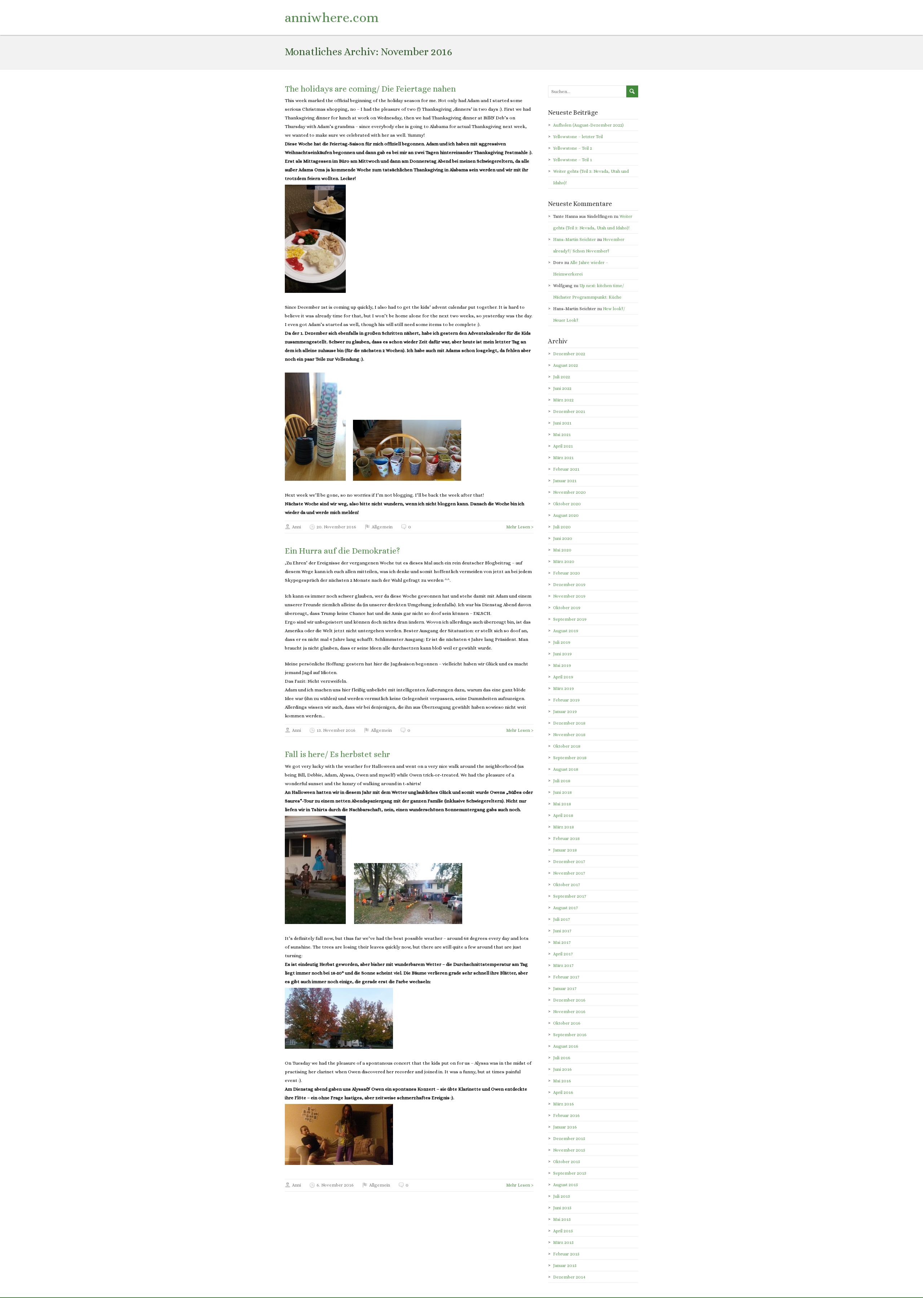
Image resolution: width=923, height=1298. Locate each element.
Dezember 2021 (569, 411)
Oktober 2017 (566, 884)
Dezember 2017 (569, 861)
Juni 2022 (562, 388)
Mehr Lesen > (520, 526)
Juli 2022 (561, 376)
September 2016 (570, 1034)
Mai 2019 (562, 665)
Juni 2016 (562, 1069)
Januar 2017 (565, 988)
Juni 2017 (562, 930)
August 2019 (565, 630)
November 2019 (569, 596)
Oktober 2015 (566, 1161)
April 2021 (563, 446)
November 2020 (569, 492)
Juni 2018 (562, 792)
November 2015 (569, 1150)
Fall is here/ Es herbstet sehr (337, 754)
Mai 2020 (562, 550)
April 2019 (563, 676)
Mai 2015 (562, 1219)
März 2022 (563, 399)
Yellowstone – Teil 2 (572, 148)
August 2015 (565, 1184)
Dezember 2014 (569, 1277)
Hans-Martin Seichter (574, 239)
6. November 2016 (335, 1185)
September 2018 (570, 757)
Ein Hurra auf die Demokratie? (342, 550)
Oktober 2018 (566, 746)
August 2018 (565, 769)
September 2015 (569, 1173)
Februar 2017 (566, 977)
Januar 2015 (565, 1265)
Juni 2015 (562, 1207)
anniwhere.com (332, 17)
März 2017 (563, 965)
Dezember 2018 (569, 723)
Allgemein (382, 526)
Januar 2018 (565, 850)
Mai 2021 (562, 434)
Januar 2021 (565, 480)
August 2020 (566, 515)
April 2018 (563, 815)
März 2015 (563, 1242)
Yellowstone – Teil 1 (572, 159)
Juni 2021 (562, 423)
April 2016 (563, 1092)
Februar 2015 (566, 1254)
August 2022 (565, 365)
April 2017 (563, 953)
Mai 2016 (562, 1080)
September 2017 (569, 896)
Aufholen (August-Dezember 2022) (588, 125)
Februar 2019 (566, 700)
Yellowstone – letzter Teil (578, 136)
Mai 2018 (562, 803)
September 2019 (570, 619)
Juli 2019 (561, 642)
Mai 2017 (562, 942)
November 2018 (569, 734)
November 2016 (569, 1011)
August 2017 (565, 907)
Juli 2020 (562, 526)
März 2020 (563, 561)
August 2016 (565, 1046)
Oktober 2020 (567, 503)
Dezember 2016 (569, 1000)
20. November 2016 (336, 526)
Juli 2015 (561, 1196)
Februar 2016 (566, 1115)
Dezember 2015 (569, 1138)
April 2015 (563, 1230)
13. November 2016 (336, 730)
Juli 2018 (561, 780)
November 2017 (569, 873)
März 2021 (563, 457)
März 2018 (563, 827)
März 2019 (563, 688)
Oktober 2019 (566, 607)
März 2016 (563, 1103)
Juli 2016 (561, 1057)
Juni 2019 (562, 653)
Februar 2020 (566, 573)
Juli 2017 (561, 919)
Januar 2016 (565, 1127)
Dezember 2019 (569, 584)
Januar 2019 (565, 711)
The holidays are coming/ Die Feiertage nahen (370, 88)
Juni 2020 (562, 538)
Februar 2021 (566, 469)
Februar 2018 (566, 838)
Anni (296, 526)
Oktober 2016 (566, 1023)
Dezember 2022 (569, 353)
